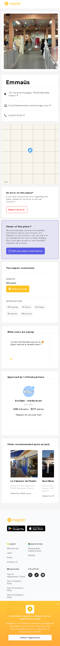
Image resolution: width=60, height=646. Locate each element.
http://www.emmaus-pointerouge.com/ (29, 105)
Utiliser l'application (30, 637)
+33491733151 (15, 115)
